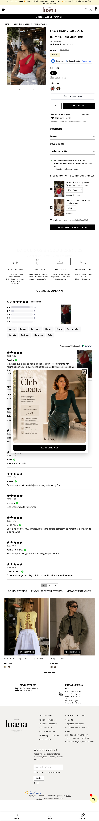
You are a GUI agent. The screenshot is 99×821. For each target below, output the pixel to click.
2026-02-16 (11, 434)
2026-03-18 (11, 412)
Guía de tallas (60, 78)
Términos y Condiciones (49, 735)
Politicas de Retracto (47, 731)
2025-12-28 (11, 499)
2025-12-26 (11, 477)
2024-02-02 (11, 356)
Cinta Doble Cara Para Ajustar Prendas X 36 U (78, 201)
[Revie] (86, 346)
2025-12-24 (11, 455)
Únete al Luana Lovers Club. (49, 16)
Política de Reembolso (48, 723)
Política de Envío (45, 727)
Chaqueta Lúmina (58, 658)
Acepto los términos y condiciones (49, 772)
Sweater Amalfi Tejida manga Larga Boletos (24, 658)
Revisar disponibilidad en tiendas (66, 169)
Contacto (69, 720)
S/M (53, 73)
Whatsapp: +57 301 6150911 (77, 727)
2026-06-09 (11, 390)
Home (6, 24)
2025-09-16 (11, 546)
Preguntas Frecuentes (74, 723)
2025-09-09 (11, 567)
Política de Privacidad (47, 720)
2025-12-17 (11, 521)
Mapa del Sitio (45, 739)
